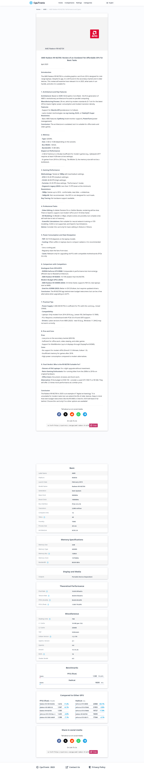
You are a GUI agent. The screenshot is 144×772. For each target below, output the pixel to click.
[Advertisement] (66, 32)
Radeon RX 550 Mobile (47, 704)
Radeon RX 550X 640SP (47, 717)
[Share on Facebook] (59, 414)
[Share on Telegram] (85, 414)
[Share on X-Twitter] (65, 414)
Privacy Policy (98, 767)
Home (60, 3)
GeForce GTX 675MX (82, 707)
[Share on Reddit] (72, 414)
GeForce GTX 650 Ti (81, 717)
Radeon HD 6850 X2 (46, 707)
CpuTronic (39, 2)
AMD (44, 9)
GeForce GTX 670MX (82, 711)
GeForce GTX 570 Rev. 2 (47, 714)
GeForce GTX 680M (81, 704)
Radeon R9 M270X (46, 711)
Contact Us (74, 767)
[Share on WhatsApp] (78, 414)
